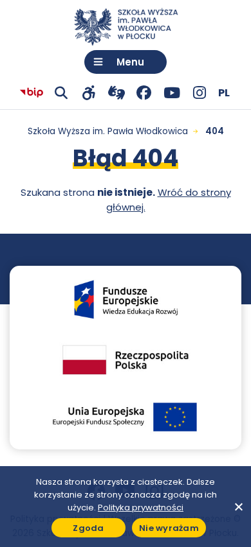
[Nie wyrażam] (238, 506)
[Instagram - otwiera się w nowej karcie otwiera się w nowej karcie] (199, 93)
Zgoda (88, 528)
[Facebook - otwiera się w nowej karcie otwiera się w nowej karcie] (144, 93)
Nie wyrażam (169, 528)
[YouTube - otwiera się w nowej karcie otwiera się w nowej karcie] (171, 93)
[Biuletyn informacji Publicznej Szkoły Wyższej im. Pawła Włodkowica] (31, 93)
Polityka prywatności (140, 507)
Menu (130, 62)
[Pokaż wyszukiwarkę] (61, 93)
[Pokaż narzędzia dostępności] (88, 93)
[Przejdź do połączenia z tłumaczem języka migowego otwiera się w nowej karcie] (116, 93)
